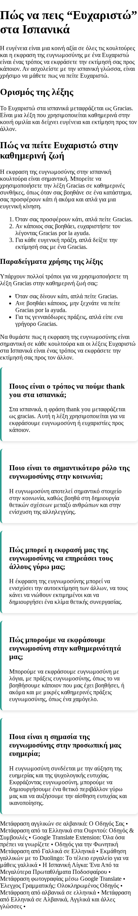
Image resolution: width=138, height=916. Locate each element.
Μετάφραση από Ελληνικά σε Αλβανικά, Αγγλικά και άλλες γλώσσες (65, 899)
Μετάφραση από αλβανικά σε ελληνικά (48, 892)
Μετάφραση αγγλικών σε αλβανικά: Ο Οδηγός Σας (62, 823)
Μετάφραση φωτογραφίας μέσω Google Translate (61, 878)
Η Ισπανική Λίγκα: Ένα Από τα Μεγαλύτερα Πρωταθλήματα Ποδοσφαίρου (59, 868)
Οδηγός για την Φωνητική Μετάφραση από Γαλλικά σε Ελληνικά (59, 847)
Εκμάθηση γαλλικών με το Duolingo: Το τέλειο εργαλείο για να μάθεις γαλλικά (64, 858)
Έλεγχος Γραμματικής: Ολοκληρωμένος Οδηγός (59, 885)
